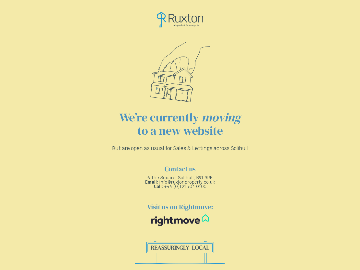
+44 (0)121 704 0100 (185, 186)
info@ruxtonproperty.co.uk (187, 182)
